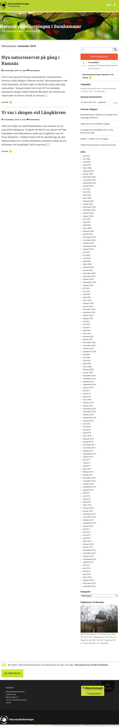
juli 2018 (86, 424)
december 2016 (89, 478)
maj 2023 (86, 258)
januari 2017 (88, 475)
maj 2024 (86, 222)
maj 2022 (86, 294)
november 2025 (89, 180)
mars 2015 (87, 541)
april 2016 (87, 502)
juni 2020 (86, 357)
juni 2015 (86, 532)
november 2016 (89, 481)
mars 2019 (87, 400)
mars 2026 (87, 168)
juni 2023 (86, 255)
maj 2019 (86, 394)
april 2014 (87, 574)
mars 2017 (87, 469)
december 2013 (89, 583)
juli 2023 (86, 252)
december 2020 (89, 342)
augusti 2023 (88, 249)
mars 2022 (87, 300)
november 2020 (89, 345)
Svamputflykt (93, 62)
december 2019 (89, 375)
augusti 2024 (88, 216)
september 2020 (89, 351)
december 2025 (89, 177)
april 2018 (87, 433)
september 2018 (89, 418)
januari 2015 (88, 547)
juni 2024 (86, 219)
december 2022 (89, 273)
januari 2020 (88, 372)
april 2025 (87, 195)
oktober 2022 (88, 279)
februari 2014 (88, 580)
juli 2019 (86, 391)
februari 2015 (88, 544)
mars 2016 (87, 505)
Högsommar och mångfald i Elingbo (95, 124)
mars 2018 (87, 436)
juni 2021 (86, 324)
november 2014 (89, 553)
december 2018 (89, 409)
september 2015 (89, 523)
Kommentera (34, 70)
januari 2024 (88, 234)
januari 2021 (88, 339)
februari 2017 (88, 472)
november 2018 (89, 412)
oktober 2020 (88, 348)
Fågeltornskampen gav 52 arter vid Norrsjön (98, 145)
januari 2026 (88, 174)
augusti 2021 (88, 318)
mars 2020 (87, 367)
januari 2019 (88, 406)
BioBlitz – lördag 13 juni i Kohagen (94, 139)
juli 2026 (86, 156)
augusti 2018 (88, 421)
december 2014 (89, 550)
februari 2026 (88, 171)
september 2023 (89, 246)
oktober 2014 (88, 556)
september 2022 (89, 282)
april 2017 (87, 466)
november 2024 (89, 210)
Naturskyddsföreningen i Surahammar (40, 26)
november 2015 (89, 517)
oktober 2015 (88, 520)
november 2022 (89, 276)
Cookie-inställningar (42, 725)
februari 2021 (88, 336)
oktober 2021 (88, 315)
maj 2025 (86, 192)
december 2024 (89, 207)
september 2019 (89, 384)
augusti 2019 (88, 388)
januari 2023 (88, 270)
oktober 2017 (88, 451)
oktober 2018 (88, 415)
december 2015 (89, 514)
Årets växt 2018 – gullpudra (95, 102)
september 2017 (89, 454)
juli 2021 (86, 321)
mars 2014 (87, 577)
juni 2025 (86, 189)
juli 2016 (86, 493)
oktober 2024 (88, 213)
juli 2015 (86, 529)
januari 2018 (88, 442)
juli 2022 (86, 288)
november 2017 (89, 448)
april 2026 (87, 165)
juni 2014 (86, 568)
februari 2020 (88, 369)
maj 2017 (86, 463)
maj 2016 (86, 499)
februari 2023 (88, 267)
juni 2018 (86, 427)
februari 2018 (88, 439)
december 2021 (89, 309)
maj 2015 (86, 535)
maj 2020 (86, 360)
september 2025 (89, 183)
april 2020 (87, 363)
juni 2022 (86, 291)
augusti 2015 (88, 526)
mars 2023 (87, 264)
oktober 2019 (88, 382)
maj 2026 (86, 162)
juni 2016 (86, 496)
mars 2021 (87, 333)
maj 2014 (86, 571)
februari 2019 (88, 403)
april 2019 (87, 397)
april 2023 (87, 261)
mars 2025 (87, 198)
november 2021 (89, 312)
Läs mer (4, 102)
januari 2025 (88, 204)
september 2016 (89, 487)
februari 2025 (88, 201)
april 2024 (87, 225)
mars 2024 (87, 228)
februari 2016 (88, 508)
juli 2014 (86, 565)
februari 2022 (88, 303)
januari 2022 (88, 306)
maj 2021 (86, 327)
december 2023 (89, 237)
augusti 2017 (88, 457)
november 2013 (89, 586)
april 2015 (87, 538)
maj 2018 (86, 430)
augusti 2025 (88, 186)
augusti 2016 (88, 490)
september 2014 (89, 559)
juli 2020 (86, 354)
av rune (23, 70)
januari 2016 (88, 511)
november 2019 (89, 379)
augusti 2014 (88, 562)
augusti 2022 (88, 285)
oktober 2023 (88, 243)
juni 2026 (86, 159)
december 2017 (89, 445)
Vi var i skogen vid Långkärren (33, 112)
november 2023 (89, 240)
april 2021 (87, 330)
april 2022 (87, 297)
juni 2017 (86, 460)
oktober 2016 (88, 484)
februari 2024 (88, 231)
